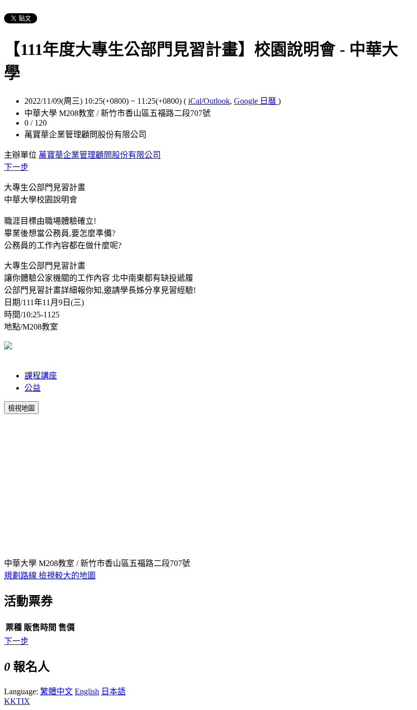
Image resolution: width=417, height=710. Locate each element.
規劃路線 (21, 575)
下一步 (16, 167)
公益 (32, 387)
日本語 (113, 691)
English (87, 691)
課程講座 (40, 375)
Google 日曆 (256, 101)
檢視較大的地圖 (67, 575)
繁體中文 (56, 691)
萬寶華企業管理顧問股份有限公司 (100, 155)
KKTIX (17, 701)
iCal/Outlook (209, 101)
